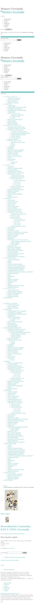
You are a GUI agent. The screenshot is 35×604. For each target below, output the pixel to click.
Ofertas (3, 16)
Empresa (6, 25)
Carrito (6, 26)
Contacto (6, 20)
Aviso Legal (15, 593)
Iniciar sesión (7, 19)
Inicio (5, 486)
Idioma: (3, 29)
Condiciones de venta (6, 593)
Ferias (5, 22)
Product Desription (9, 569)
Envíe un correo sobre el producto (10, 560)
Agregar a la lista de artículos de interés (14, 557)
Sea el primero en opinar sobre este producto (12, 533)
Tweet (2, 565)
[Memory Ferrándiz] (12, 11)
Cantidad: (3, 552)
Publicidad (7, 23)
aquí (2, 601)
